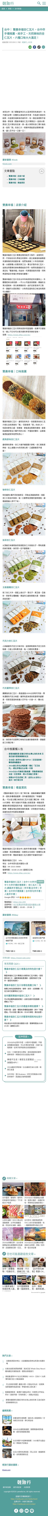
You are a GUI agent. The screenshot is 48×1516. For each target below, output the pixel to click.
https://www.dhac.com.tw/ (19, 873)
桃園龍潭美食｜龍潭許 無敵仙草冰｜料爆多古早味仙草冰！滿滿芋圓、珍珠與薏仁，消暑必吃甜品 (24, 1393)
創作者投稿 (7, 1487)
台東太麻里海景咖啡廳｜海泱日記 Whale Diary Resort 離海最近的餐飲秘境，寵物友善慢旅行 (25, 1370)
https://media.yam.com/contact (24, 1504)
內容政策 (27, 1487)
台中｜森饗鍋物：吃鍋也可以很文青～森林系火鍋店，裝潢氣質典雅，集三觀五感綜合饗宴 (8, 1270)
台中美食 (18, 9)
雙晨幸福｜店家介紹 (17, 176)
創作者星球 (17, 1487)
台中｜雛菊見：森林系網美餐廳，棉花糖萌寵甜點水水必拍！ (38, 1288)
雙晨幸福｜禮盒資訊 (17, 183)
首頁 (3, 9)
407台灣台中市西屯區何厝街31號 (26, 905)
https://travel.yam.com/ (21, 958)
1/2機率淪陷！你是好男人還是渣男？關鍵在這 (9, 1288)
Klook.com (7, 164)
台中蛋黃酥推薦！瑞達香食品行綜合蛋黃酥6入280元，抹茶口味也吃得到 (23, 1288)
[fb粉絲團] (16, 1511)
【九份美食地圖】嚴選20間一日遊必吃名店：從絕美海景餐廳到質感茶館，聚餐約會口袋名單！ (24, 1386)
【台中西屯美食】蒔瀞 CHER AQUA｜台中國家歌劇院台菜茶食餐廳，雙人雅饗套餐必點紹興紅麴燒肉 (39, 1270)
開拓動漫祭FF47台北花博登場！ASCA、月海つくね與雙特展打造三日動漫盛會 (25, 1378)
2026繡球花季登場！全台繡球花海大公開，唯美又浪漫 (24, 1068)
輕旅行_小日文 (27, 42)
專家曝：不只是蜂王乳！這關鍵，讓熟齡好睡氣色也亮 (23, 1270)
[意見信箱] (27, 1511)
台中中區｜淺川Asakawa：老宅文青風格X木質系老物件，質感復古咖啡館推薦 (24, 1075)
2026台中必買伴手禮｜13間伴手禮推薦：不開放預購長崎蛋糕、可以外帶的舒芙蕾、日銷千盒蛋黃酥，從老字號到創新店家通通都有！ (24, 1045)
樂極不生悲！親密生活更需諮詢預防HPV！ (20, 1061)
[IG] (21, 1511)
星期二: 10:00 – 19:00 (23, 907)
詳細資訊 (40, 881)
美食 (9, 9)
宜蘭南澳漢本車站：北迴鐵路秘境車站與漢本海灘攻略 (25, 1362)
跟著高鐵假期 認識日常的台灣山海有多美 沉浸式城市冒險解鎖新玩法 (25, 1401)
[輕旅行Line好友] (32, 1511)
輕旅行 (8, 3)
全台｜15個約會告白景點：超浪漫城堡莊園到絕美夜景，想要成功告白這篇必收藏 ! (24, 1053)
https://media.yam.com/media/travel (24, 1499)
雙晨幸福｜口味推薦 (17, 179)
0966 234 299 (19, 902)
